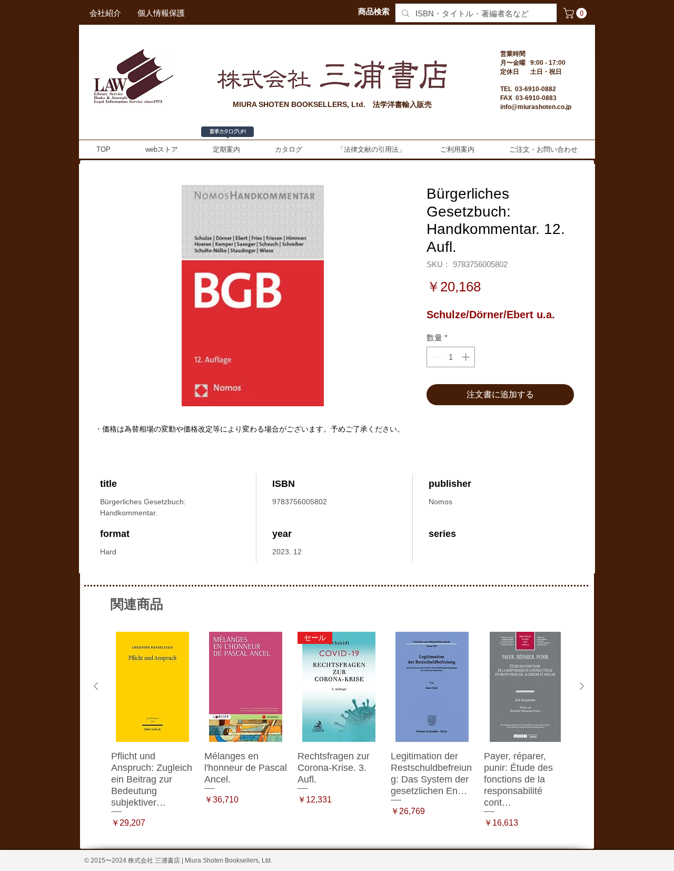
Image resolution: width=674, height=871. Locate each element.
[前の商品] (96, 686)
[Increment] (467, 357)
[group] (339, 736)
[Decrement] (435, 357)
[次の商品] (582, 686)
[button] (576, 13)
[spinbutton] (451, 357)
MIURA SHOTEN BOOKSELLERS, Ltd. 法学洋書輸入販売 (332, 104)
